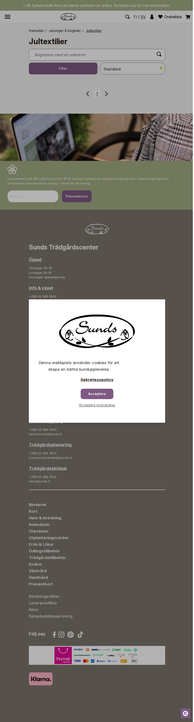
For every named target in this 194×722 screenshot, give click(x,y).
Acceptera (97, 394)
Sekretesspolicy (97, 379)
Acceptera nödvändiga (97, 405)
